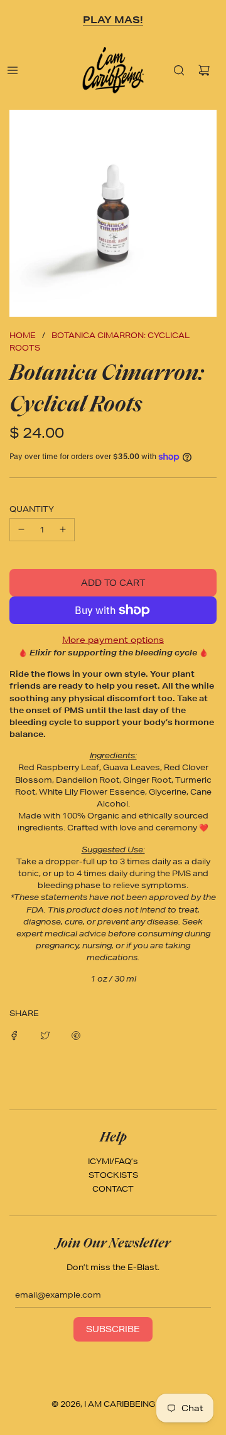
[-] (21, 530)
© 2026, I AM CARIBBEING (103, 1404)
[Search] (178, 70)
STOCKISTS (113, 1175)
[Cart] (204, 70)
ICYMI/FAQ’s (113, 1161)
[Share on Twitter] (45, 1034)
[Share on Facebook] (14, 1034)
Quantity (31, 509)
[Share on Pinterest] (76, 1034)
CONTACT (113, 1188)
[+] (62, 530)
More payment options (113, 639)
